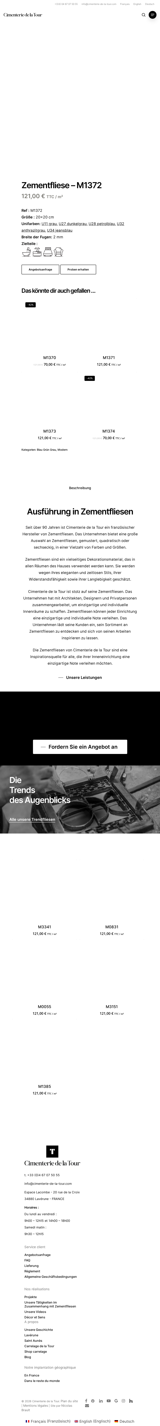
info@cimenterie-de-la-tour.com (48, 1184)
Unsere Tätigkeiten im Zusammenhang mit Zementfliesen (50, 1304)
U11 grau (49, 224)
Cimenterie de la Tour (23, 14)
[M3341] (44, 892)
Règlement (32, 1271)
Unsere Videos (35, 1312)
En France (31, 1375)
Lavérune (31, 1335)
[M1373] (49, 400)
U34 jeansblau (59, 230)
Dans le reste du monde (42, 1381)
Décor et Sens (34, 1317)
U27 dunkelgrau (73, 224)
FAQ (27, 1260)
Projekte (30, 1297)
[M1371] (109, 326)
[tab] (80, 488)
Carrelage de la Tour (39, 1346)
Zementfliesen (52, 650)
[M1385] (44, 1051)
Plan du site (69, 1401)
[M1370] (49, 326)
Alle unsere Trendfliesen (32, 819)
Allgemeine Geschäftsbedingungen (50, 1277)
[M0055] (44, 971)
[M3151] (112, 971)
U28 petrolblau (102, 224)
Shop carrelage (35, 1351)
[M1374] (109, 400)
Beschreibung (80, 488)
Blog (27, 1357)
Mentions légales (35, 1405)
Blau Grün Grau (46, 449)
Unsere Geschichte (38, 1330)
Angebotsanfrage (37, 1255)
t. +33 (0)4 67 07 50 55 (42, 1175)
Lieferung (31, 1266)
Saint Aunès (33, 1341)
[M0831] (112, 892)
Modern (63, 449)
